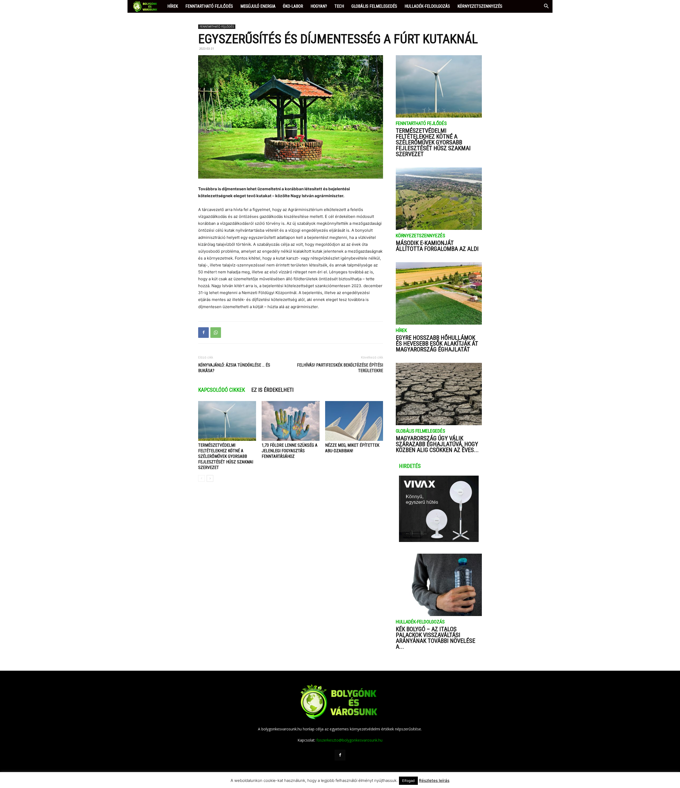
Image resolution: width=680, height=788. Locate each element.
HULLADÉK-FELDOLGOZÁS (427, 6)
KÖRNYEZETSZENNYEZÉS (479, 6)
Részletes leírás (434, 780)
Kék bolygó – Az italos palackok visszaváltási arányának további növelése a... (435, 638)
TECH (339, 6)
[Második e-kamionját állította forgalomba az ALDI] (439, 198)
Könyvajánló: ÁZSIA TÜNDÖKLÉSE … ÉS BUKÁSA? (234, 368)
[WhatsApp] (215, 332)
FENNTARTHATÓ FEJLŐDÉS (209, 6)
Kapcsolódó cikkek (221, 390)
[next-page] (210, 478)
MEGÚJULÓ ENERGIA (257, 6)
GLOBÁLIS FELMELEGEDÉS (374, 6)
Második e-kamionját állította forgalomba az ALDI (437, 246)
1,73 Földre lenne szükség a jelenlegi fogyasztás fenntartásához (289, 451)
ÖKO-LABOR (293, 6)
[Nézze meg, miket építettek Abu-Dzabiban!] (354, 421)
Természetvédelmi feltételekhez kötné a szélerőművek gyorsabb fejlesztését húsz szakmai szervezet (225, 456)
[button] (546, 6)
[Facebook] (203, 332)
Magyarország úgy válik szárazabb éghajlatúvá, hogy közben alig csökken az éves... (437, 444)
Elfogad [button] (408, 780)
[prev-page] (201, 478)
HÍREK (172, 6)
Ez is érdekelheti (272, 390)
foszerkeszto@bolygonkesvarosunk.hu (349, 740)
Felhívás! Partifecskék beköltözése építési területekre (340, 368)
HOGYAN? (319, 6)
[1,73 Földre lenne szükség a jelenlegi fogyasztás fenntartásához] (291, 421)
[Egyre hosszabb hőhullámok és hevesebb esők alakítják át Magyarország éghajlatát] (439, 293)
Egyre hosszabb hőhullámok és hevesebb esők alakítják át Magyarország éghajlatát (437, 343)
